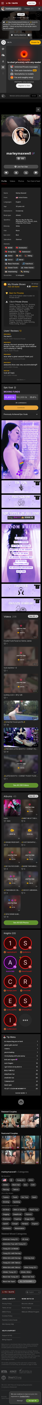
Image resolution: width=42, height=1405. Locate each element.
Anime (10, 256)
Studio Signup (26, 1308)
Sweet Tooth (13, 268)
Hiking (30, 256)
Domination (23, 248)
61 (7, 752)
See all (32, 616)
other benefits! (28, 82)
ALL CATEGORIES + (27, 1281)
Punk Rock (29, 264)
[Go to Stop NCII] (15, 1377)
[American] (4, 1180)
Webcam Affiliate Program (30, 1312)
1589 (8, 821)
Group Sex (12, 252)
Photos (21, 181)
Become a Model (27, 1303)
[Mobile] (11, 1180)
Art (20, 256)
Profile (4, 181)
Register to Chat (24, 85)
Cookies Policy (7, 1316)
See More (20, 380)
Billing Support (7, 1339)
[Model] (38, 109)
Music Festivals (13, 264)
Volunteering (12, 272)
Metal (21, 260)
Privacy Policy (7, 1303)
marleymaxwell (8, 1172)
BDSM (10, 248)
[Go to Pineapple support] (3, 1378)
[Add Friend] (25, 172)
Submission (26, 252)
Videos (29, 9)
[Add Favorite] (3, 42)
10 (7, 917)
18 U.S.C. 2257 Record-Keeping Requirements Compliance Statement (16, 1386)
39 (8, 725)
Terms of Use (6, 1308)
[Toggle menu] (2, 3)
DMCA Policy (6, 1312)
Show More (20, 1093)
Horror (10, 260)
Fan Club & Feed (33, 181)
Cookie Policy (24, 1396)
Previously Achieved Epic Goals (16, 414)
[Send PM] (35, 172)
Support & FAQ (7, 1335)
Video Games (29, 268)
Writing (26, 272)
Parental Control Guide (9, 1320)
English (31, 1292)
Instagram (21, 275)
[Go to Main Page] (13, 3)
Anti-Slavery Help (8, 1324)
